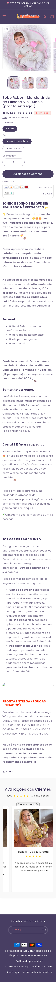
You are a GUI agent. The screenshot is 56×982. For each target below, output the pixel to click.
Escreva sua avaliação (28, 804)
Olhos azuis (13, 148)
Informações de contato (37, 972)
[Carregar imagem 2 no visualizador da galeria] (28, 83)
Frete (4, 117)
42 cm (10, 128)
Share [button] (9, 771)
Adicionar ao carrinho (28, 174)
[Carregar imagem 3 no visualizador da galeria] (42, 83)
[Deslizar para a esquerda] (3, 83)
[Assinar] (44, 929)
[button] (4, 16)
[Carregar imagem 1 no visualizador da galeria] (14, 83)
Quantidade (9, 155)
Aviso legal (13, 972)
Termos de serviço (18, 966)
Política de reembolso (34, 955)
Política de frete (42, 966)
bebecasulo (20, 950)
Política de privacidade (29, 961)
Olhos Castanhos (17, 141)
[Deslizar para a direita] (52, 83)
